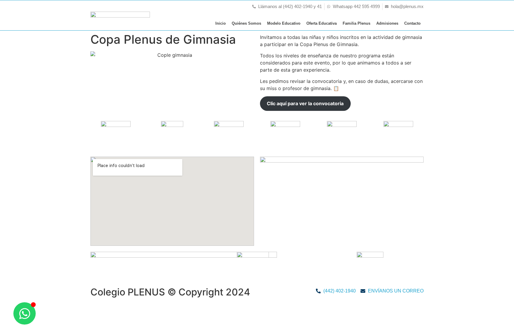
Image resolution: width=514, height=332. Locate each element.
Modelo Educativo (283, 23)
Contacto (412, 23)
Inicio (220, 23)
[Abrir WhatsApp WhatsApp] (24, 313)
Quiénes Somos (246, 23)
